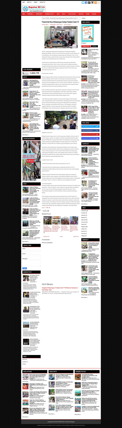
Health (64, 14)
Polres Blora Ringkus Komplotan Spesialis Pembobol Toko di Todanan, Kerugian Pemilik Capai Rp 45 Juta (64, 406)
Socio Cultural (72, 14)
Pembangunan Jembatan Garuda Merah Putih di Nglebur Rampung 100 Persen (93, 171)
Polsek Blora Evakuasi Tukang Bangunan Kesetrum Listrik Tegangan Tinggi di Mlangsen (64, 398)
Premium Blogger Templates (67, 425)
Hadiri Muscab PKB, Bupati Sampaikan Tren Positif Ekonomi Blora (90, 391)
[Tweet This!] (47, 207)
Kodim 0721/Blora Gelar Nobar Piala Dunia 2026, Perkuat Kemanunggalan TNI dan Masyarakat (34, 190)
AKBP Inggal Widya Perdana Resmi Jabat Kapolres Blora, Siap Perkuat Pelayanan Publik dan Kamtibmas (93, 109)
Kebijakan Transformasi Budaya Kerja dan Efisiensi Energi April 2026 (90, 407)
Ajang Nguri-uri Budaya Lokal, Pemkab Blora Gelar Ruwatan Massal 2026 (38, 385)
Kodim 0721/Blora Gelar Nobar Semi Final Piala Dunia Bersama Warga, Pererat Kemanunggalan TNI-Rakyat (34, 211)
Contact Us (42, 2)
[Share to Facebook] (48, 211)
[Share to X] (46, 211)
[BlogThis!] (45, 211)
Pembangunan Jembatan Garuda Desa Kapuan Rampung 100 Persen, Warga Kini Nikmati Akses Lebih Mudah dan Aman (93, 256)
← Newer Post (45, 236)
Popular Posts (86, 46)
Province (83, 222)
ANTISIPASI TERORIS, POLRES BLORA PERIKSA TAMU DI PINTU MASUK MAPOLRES (34, 278)
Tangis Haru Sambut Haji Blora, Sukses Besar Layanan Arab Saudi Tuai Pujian (37, 401)
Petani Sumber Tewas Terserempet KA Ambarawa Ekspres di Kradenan (64, 390)
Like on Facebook (87, 130)
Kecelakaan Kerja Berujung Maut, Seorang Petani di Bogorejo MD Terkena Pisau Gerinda (93, 183)
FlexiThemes (45, 425)
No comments (67, 24)
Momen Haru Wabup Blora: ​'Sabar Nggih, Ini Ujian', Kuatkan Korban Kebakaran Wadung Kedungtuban (37, 409)
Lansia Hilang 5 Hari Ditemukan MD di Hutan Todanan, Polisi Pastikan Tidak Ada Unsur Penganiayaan (34, 126)
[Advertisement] (31, 42)
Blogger (73, 421)
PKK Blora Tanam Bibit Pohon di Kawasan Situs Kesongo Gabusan (94, 289)
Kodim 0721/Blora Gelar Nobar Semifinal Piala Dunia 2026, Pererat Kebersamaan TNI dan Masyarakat (34, 200)
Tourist (83, 233)
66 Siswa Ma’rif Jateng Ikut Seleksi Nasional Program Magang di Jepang (93, 64)
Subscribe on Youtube (88, 134)
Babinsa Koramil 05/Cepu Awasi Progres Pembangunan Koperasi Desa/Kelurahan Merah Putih (89, 399)
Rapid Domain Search (80, 425)
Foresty (83, 213)
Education (81, 14)
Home (23, 2)
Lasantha (59, 425)
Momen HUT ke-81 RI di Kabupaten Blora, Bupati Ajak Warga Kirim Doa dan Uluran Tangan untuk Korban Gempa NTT (93, 94)
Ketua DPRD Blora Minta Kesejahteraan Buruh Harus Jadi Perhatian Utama (89, 375)
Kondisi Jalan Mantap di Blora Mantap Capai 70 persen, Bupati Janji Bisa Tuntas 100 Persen (38, 393)
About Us (29, 2)
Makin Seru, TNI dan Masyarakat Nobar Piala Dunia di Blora (34, 222)
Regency (83, 226)
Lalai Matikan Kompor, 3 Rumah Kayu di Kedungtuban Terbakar (64, 382)
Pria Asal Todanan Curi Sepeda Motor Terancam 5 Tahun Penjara (64, 375)
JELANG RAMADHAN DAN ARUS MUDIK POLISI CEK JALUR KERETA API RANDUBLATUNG (34, 325)
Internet (83, 215)
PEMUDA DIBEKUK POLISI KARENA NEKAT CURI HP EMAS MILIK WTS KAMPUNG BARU (35, 341)
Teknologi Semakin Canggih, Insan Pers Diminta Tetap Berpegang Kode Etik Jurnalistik (93, 195)
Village (83, 235)
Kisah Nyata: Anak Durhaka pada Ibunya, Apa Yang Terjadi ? (65, 228)
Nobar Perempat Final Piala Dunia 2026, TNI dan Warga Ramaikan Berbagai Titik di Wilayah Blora (34, 233)
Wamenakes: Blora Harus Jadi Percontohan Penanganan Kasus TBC (35, 104)
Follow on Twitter (87, 126)
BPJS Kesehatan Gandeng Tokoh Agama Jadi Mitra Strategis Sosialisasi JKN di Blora (35, 114)
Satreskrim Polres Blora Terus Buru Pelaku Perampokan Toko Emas (35, 308)
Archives (94, 46)
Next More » (25, 134)
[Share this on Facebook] (46, 207)
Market (83, 217)
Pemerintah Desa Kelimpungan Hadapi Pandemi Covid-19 (60, 22)
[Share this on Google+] (49, 207)
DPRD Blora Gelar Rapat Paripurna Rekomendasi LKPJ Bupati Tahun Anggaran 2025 (90, 384)
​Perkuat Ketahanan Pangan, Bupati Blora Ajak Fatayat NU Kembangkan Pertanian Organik (93, 279)
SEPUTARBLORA (60, 421)
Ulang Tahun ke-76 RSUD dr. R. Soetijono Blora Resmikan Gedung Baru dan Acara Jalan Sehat (35, 94)
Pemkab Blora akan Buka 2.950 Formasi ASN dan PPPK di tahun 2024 (56, 228)
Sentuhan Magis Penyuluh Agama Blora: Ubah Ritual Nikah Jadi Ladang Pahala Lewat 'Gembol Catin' (93, 149)
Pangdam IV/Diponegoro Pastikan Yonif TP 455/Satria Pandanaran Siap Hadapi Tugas (60, 289)
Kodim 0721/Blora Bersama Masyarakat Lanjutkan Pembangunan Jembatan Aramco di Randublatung (93, 160)
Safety (82, 229)
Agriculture (39, 14)
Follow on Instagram (88, 138)
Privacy (35, 2)
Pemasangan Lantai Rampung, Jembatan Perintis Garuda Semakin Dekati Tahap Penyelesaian (93, 268)
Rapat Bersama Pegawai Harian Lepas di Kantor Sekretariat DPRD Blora (74, 228)
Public (47, 18)
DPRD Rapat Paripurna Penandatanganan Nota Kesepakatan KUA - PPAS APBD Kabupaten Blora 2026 (94, 79)
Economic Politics (50, 14)
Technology (30, 14)
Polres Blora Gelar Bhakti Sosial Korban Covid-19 (35, 293)
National (83, 219)
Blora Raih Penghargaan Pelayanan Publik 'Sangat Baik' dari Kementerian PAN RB (47, 229)
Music (58, 14)
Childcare (83, 210)
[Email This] (43, 211)
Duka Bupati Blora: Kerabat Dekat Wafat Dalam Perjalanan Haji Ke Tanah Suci (34, 82)
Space (82, 231)
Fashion (87, 14)
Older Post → (76, 236)
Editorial (94, 14)
